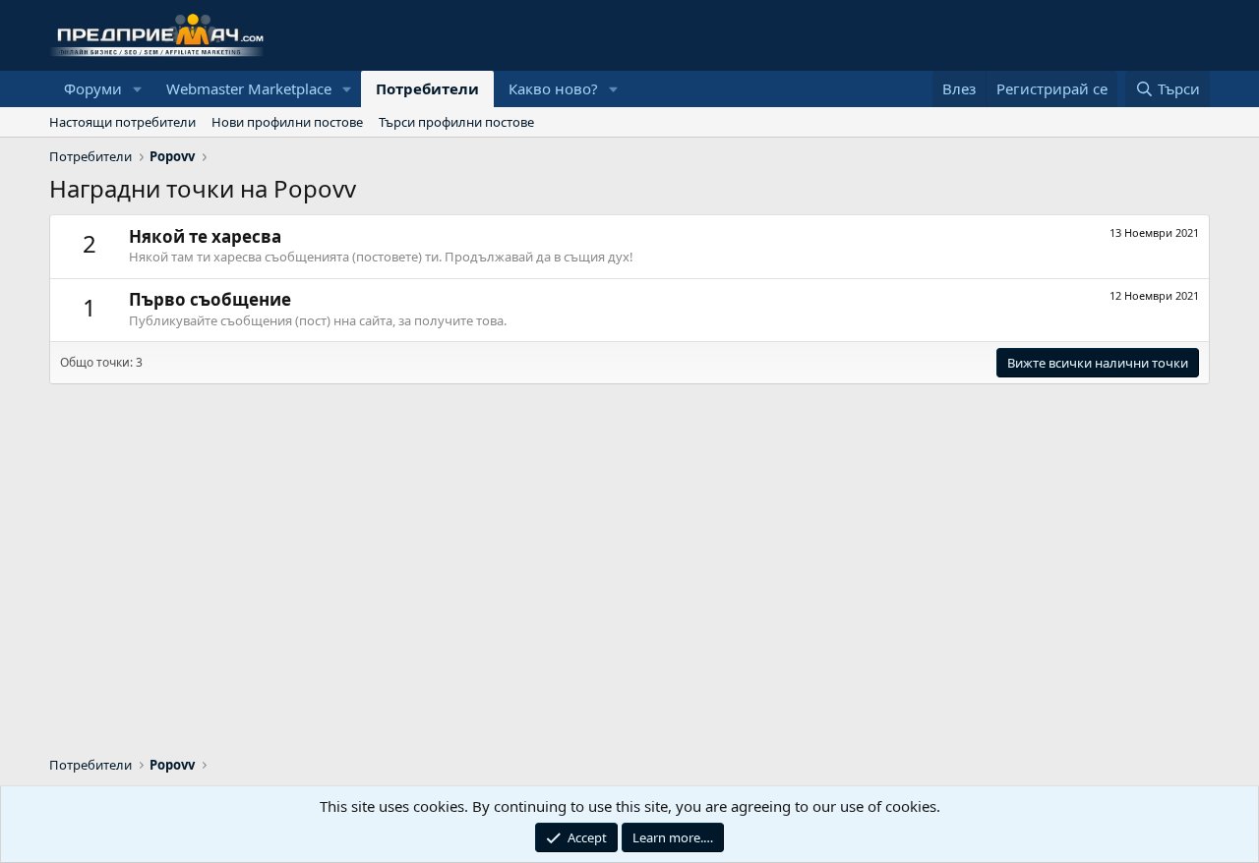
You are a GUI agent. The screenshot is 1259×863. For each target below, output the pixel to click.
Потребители (427, 88)
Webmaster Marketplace (248, 88)
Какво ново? (553, 88)
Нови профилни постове (287, 122)
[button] (137, 89)
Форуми (93, 88)
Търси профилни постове (456, 122)
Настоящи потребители (122, 122)
